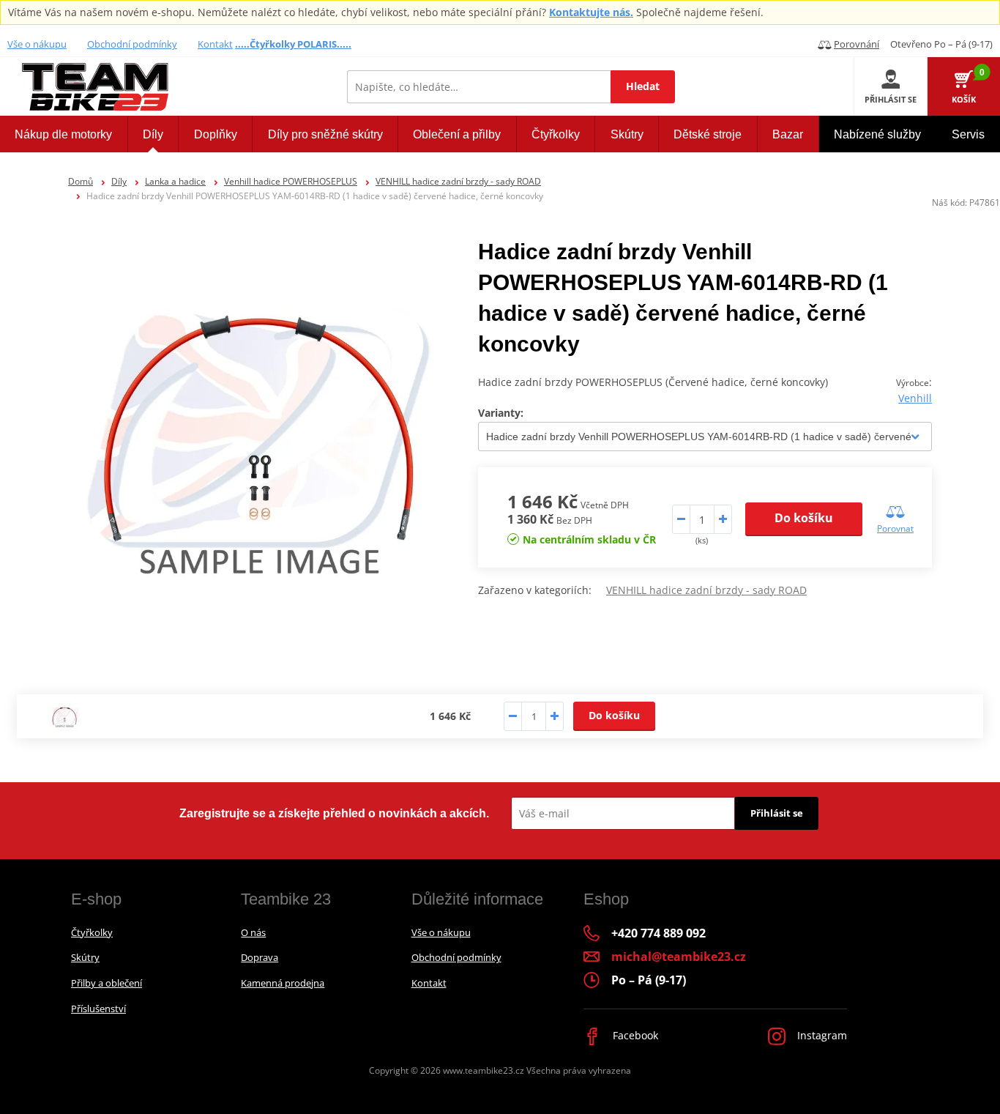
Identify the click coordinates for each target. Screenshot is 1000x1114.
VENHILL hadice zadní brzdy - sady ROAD (458, 181)
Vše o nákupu (37, 44)
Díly (119, 181)
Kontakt (215, 44)
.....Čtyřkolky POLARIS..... (293, 44)
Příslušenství (98, 1008)
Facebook (634, 1035)
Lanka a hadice (175, 181)
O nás (253, 932)
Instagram (820, 1035)
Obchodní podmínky (132, 44)
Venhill (915, 398)
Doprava (259, 957)
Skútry (85, 957)
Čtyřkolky (92, 932)
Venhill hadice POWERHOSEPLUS (290, 181)
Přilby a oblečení (106, 982)
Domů (80, 181)
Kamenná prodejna (282, 982)
